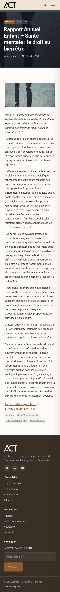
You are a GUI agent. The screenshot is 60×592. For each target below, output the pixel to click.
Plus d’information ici (20, 408)
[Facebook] (7, 468)
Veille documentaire (15, 521)
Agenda (8, 515)
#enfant (10, 415)
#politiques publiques (16, 420)
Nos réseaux (11, 494)
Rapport (9, 22)
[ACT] (10, 5)
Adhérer (8, 500)
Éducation (22, 22)
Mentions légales (12, 586)
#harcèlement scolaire (27, 415)
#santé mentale (37, 420)
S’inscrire (13, 567)
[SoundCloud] (15, 468)
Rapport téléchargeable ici (20, 404)
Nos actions (11, 489)
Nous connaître (12, 483)
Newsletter (10, 526)
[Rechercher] (45, 5)
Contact (8, 532)
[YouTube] (23, 468)
